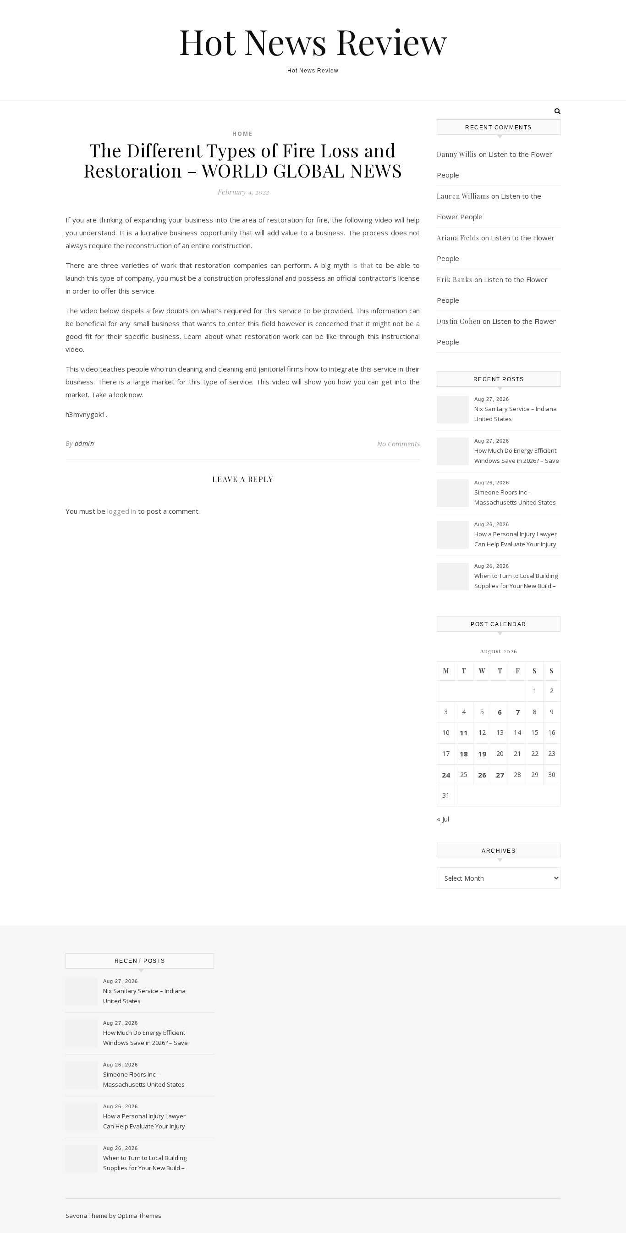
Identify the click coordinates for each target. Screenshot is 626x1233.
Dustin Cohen (459, 321)
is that (362, 265)
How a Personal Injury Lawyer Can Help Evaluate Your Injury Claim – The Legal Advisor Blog (516, 540)
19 (482, 753)
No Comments (398, 443)
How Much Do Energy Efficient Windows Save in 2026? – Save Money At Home (516, 456)
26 (482, 774)
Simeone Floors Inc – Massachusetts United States (515, 497)
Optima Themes (139, 1215)
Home (242, 134)
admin (84, 443)
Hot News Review (313, 41)
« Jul (443, 818)
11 (464, 732)
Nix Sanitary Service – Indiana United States (515, 414)
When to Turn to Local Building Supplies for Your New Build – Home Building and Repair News (516, 582)
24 (446, 774)
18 (464, 753)
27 (500, 774)
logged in (121, 511)
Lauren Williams (463, 196)
